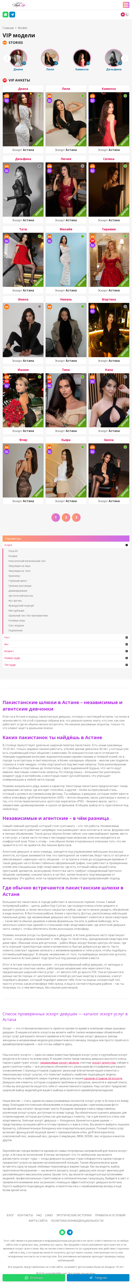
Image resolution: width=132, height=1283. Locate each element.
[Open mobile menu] (126, 5)
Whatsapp (36, 1278)
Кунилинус (14, 575)
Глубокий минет (17, 580)
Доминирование (17, 590)
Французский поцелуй (21, 605)
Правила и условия (110, 1215)
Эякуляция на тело (19, 570)
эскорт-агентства (103, 1062)
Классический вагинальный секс (27, 561)
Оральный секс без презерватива (28, 615)
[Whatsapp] (5, 14)
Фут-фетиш (15, 600)
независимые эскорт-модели (59, 1062)
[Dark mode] (127, 14)
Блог (10, 1215)
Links (49, 1215)
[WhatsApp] (62, 1232)
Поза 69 (13, 551)
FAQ (39, 1215)
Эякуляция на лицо (19, 565)
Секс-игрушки (16, 625)
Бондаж (13, 556)
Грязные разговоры (19, 585)
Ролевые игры (16, 620)
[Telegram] (12, 14)
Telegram (101, 1278)
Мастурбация (16, 610)
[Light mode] (123, 14)
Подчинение (15, 630)
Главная (8, 28)
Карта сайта (38, 1221)
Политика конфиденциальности (77, 1221)
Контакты (25, 1215)
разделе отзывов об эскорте (103, 1078)
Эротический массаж (20, 595)
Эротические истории (74, 1215)
